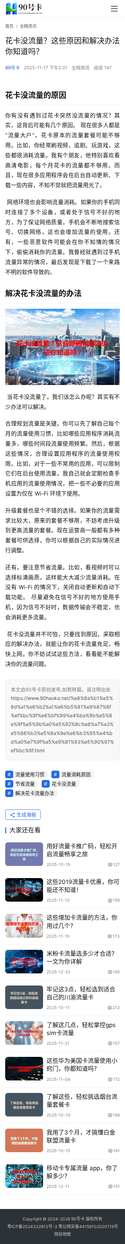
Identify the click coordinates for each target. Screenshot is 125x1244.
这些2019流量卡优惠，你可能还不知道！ (83, 885)
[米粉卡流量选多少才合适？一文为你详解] (24, 961)
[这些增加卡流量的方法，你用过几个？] (24, 925)
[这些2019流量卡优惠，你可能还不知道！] (24, 890)
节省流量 (25, 784)
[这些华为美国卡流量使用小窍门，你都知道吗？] (24, 1068)
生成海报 (25, 814)
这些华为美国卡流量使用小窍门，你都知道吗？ (82, 1064)
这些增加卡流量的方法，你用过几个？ (82, 921)
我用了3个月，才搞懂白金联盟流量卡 (81, 1136)
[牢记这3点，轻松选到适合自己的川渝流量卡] (24, 997)
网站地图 (62, 1234)
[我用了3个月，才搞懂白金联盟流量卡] (24, 1140)
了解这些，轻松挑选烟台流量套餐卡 (82, 1100)
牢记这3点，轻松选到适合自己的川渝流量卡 (81, 993)
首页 (9, 26)
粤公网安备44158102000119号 (88, 1226)
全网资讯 (81, 67)
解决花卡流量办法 (34, 793)
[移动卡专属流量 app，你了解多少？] (24, 1176)
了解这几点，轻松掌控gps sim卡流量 (81, 1029)
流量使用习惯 (29, 774)
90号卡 (12, 67)
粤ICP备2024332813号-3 (32, 1226)
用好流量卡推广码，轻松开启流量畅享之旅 (82, 850)
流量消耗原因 (76, 774)
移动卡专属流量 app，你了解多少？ (82, 1172)
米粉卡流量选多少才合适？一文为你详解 (82, 957)
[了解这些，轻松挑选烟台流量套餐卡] (24, 1104)
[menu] (114, 8)
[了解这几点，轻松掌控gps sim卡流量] (24, 1033)
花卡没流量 (64, 784)
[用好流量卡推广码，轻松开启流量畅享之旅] (24, 854)
